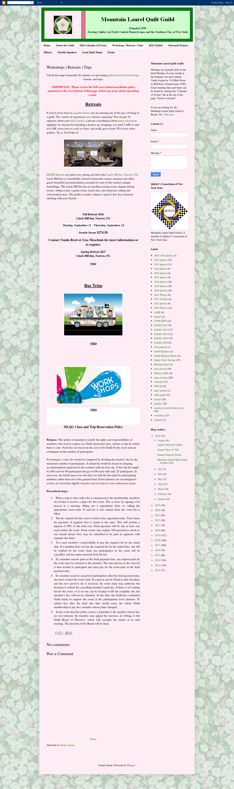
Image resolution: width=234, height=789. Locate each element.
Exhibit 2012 (161, 325)
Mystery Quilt (161, 373)
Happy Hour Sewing (164, 360)
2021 (158, 525)
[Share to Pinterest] (70, 633)
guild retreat (82, 113)
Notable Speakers (67, 52)
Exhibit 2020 (161, 342)
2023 (158, 515)
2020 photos (160, 290)
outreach (158, 381)
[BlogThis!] (60, 633)
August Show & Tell (168, 449)
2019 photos (160, 286)
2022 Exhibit (161, 299)
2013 (158, 565)
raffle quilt (159, 395)
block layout (77, 120)
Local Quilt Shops (92, 52)
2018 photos (160, 281)
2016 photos (160, 273)
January (162, 499)
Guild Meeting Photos (165, 355)
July (160, 469)
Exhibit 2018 (161, 338)
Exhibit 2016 (161, 334)
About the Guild (65, 45)
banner (157, 316)
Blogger (131, 765)
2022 (158, 520)
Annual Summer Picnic (169, 454)
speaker (158, 403)
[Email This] (56, 633)
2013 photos (160, 264)
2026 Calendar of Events (93, 45)
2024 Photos (160, 308)
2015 (158, 555)
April (161, 484)
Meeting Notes (161, 364)
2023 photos (160, 303)
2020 (158, 530)
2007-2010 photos (163, 255)
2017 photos (160, 277)
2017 (158, 545)
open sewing (160, 377)
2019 (158, 535)
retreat (157, 399)
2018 (158, 540)
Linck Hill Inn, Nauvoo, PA (122, 174)
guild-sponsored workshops (123, 75)
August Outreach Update (170, 444)
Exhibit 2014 (161, 329)
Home (47, 45)
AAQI (157, 312)
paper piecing (126, 120)
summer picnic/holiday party (169, 408)
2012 (158, 570)
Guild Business (161, 351)
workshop (159, 415)
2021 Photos (160, 295)
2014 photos (160, 268)
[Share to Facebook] (67, 633)
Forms (111, 52)
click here (169, 114)
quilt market (160, 390)
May (160, 479)
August (162, 440)
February (163, 494)
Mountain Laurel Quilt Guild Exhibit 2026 (172, 461)
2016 (158, 550)
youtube (158, 419)
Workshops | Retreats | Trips (127, 45)
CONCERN (160, 321)
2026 (158, 436)
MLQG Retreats (56, 174)
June (160, 474)
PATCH (158, 386)
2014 (158, 560)
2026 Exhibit (156, 45)
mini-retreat (160, 368)
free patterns (160, 347)
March (161, 489)
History (48, 52)
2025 (158, 505)
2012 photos (160, 260)
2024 (158, 510)
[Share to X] (63, 633)
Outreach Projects (178, 45)
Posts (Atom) (68, 745)
